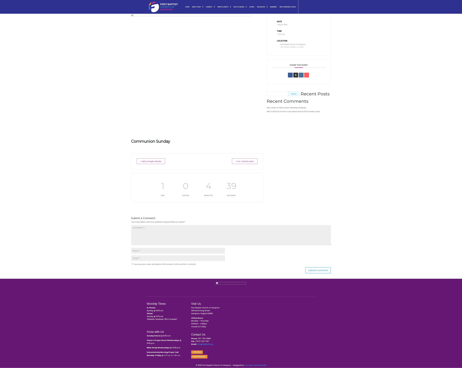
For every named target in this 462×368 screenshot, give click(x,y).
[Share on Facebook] (290, 75)
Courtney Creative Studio (255, 365)
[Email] (306, 75)
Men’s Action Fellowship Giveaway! (292, 107)
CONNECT (209, 7)
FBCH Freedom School (287, 7)
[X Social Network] (295, 75)
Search (293, 94)
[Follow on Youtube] (312, 6)
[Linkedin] (301, 75)
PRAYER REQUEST (199, 356)
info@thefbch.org (205, 344)
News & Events (223, 7)
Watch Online (239, 7)
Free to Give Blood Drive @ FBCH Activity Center (301, 111)
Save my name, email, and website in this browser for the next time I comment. (165, 264)
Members (273, 7)
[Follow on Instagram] (307, 6)
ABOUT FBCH (196, 7)
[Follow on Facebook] (301, 6)
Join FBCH (197, 352)
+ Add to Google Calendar (150, 161)
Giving (251, 7)
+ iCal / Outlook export (244, 161)
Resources (261, 7)
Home (187, 7)
